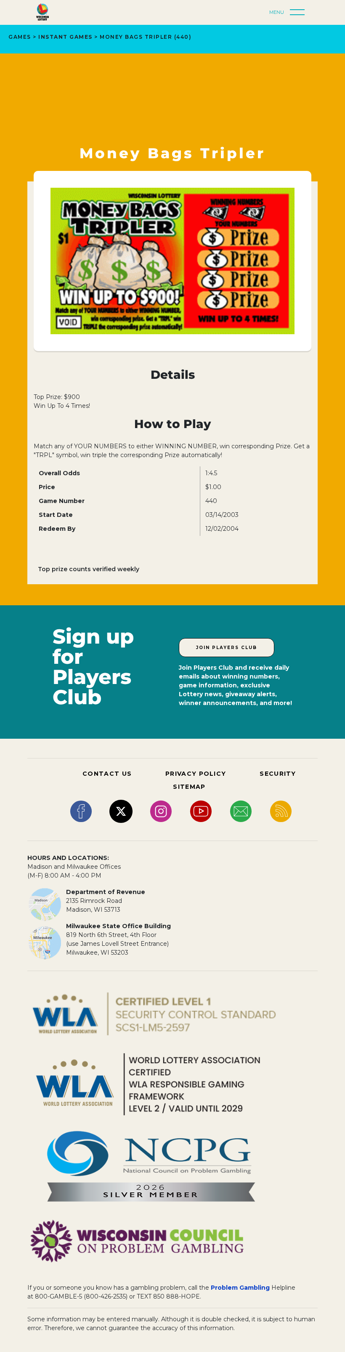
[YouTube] (200, 810)
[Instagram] (160, 810)
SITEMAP (189, 786)
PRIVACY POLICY (195, 773)
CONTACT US (107, 773)
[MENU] (299, 12)
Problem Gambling (240, 1287)
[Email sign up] (240, 810)
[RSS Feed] (280, 810)
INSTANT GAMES (65, 37)
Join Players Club (226, 647)
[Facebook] (81, 810)
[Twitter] (121, 810)
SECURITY (278, 773)
